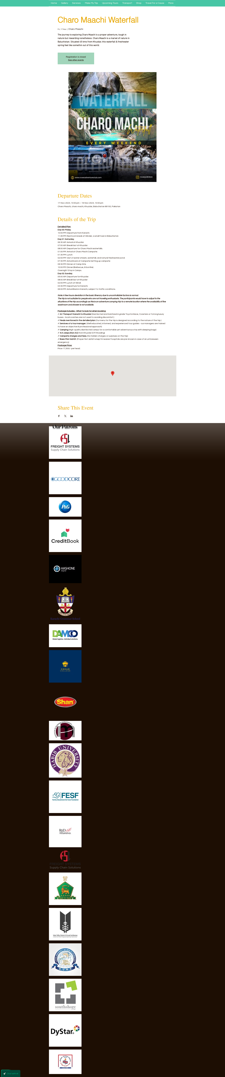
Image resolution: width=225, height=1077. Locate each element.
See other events (76, 60)
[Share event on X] (65, 416)
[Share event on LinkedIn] (71, 416)
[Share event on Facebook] (59, 416)
